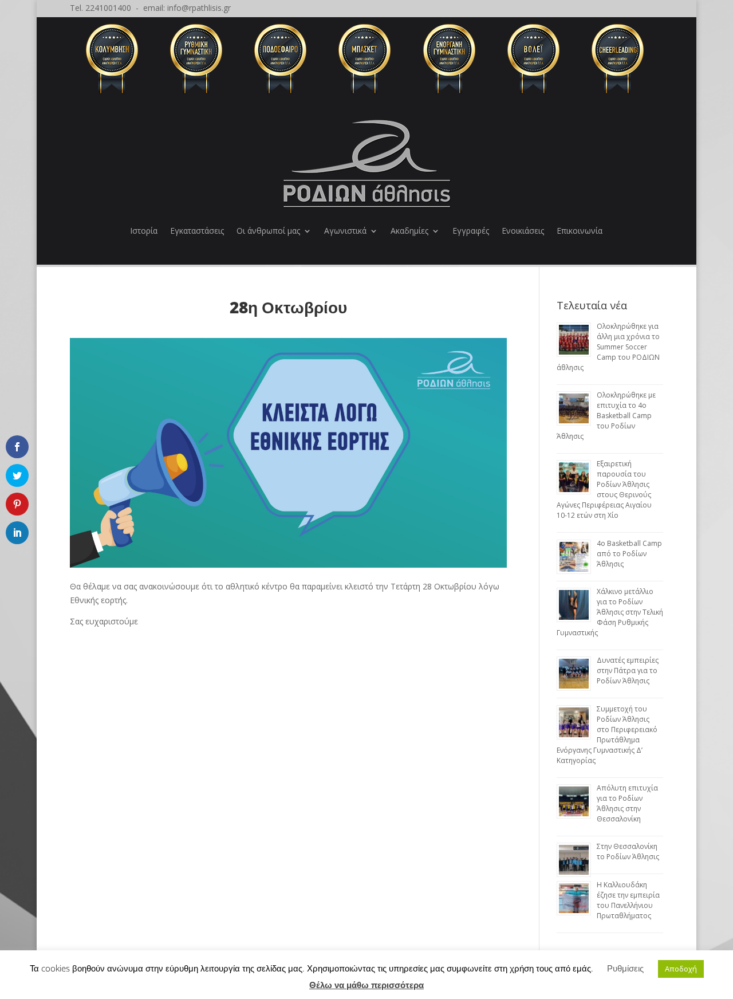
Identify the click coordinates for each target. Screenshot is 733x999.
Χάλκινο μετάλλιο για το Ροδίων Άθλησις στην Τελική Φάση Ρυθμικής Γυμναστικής (610, 612)
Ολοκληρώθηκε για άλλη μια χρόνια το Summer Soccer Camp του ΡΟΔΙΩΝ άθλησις (608, 346)
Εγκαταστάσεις (197, 230)
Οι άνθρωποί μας (268, 230)
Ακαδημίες (409, 230)
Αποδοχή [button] (681, 968)
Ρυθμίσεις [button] (625, 968)
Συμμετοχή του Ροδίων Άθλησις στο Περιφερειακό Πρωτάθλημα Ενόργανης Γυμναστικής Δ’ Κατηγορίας (607, 734)
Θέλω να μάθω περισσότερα (366, 984)
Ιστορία (143, 230)
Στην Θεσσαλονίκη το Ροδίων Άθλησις (628, 851)
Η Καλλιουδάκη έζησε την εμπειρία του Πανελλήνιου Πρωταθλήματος (628, 900)
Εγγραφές (470, 230)
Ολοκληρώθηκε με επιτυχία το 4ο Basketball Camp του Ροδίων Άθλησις (606, 415)
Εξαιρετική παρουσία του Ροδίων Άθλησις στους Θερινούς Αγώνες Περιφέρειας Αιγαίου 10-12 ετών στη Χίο (604, 489)
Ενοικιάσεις (523, 230)
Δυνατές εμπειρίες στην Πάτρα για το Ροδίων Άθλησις (628, 670)
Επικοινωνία (579, 230)
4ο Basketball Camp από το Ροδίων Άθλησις (629, 553)
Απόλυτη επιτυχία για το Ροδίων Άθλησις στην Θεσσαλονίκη (627, 803)
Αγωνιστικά (345, 230)
